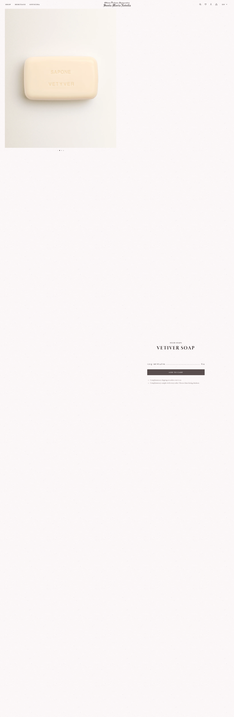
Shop (8, 4)
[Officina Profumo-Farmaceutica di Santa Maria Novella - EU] (117, 4)
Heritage (20, 4)
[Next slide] (63, 150)
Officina (34, 4)
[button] (59, 150)
